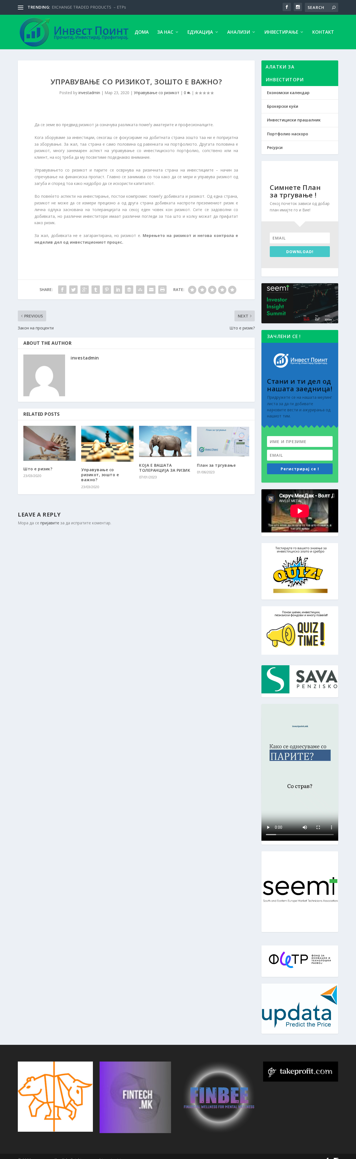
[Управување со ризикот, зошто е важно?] (107, 444)
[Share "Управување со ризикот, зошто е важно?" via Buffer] (129, 289)
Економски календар (288, 92)
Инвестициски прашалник (294, 120)
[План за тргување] (223, 441)
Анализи (238, 32)
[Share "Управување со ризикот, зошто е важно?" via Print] (162, 289)
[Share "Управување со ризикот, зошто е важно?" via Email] (151, 289)
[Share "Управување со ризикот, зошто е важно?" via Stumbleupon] (140, 289)
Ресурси (275, 147)
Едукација (200, 32)
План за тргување (216, 465)
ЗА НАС (165, 32)
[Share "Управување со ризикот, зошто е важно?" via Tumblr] (95, 289)
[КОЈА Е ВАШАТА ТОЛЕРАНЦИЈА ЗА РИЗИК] (165, 441)
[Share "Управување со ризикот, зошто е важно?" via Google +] (84, 289)
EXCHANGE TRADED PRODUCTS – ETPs (89, 7)
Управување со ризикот (156, 92)
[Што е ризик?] (49, 443)
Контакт (323, 32)
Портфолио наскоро (287, 133)
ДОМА (142, 32)
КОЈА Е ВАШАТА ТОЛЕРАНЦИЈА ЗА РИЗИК (164, 468)
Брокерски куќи (282, 106)
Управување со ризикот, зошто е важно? (100, 474)
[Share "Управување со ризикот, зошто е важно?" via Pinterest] (106, 289)
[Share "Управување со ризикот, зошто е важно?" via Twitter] (73, 289)
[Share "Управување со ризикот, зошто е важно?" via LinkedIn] (117, 289)
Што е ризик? (37, 468)
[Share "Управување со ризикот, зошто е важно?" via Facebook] (62, 289)
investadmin (89, 92)
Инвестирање (281, 32)
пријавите (49, 522)
